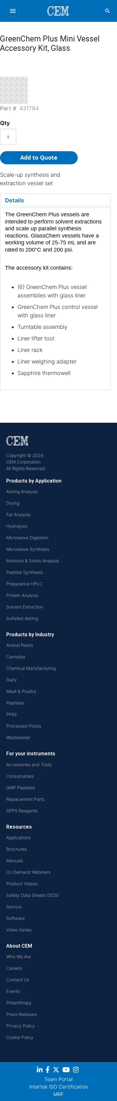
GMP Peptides (20, 787)
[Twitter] (57, 1071)
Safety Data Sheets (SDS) (32, 895)
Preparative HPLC (24, 583)
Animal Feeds (19, 645)
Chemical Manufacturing (31, 668)
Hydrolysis (16, 526)
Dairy (11, 679)
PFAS (11, 714)
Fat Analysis (18, 514)
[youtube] (66, 1071)
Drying (12, 503)
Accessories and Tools (28, 764)
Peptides (15, 702)
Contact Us (17, 979)
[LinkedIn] (40, 1071)
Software (15, 918)
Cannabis (15, 656)
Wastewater (18, 737)
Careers (14, 968)
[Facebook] (48, 1071)
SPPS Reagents (22, 810)
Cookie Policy (19, 1037)
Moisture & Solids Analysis (32, 560)
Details (14, 200)
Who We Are (18, 956)
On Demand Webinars (28, 872)
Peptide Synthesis (24, 572)
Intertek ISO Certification (58, 1087)
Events (13, 991)
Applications (18, 837)
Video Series (19, 929)
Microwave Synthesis (27, 549)
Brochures (16, 849)
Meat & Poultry (21, 691)
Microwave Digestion (27, 537)
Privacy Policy (20, 1025)
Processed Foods (23, 725)
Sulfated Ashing (22, 618)
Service (14, 906)
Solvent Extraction (24, 606)
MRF (58, 1094)
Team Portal (58, 1079)
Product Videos (21, 883)
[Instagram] (76, 1071)
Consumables (20, 776)
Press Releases (21, 1014)
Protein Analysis (22, 595)
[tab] (55, 200)
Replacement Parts (25, 799)
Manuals (14, 860)
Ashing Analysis (21, 491)
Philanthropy (19, 1002)
